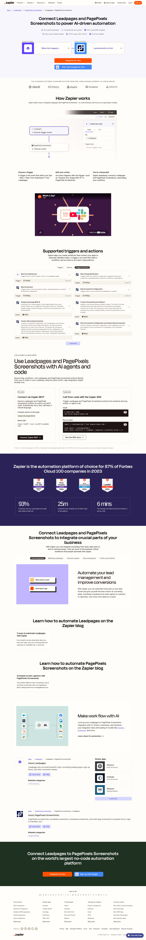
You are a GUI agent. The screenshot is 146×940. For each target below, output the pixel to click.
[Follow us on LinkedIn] (25, 928)
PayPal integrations (19, 915)
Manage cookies (116, 934)
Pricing (62, 929)
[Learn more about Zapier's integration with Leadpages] (20, 762)
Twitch (66, 905)
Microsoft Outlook (69, 915)
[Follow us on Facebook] (22, 928)
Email (89, 912)
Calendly (67, 909)
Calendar (90, 909)
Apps (9, 10)
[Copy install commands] (125, 412)
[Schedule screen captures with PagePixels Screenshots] (33, 681)
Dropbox (45, 905)
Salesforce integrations (20, 909)
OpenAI (121, 728)
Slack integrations (19, 905)
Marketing (91, 918)
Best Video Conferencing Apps (123, 905)
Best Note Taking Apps (121, 915)
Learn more (36, 774)
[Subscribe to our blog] (36, 928)
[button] (73, 67)
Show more (17, 921)
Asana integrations (19, 918)
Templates (104, 929)
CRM (89, 915)
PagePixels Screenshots (33, 10)
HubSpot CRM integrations (21, 912)
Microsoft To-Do (69, 912)
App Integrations (114, 929)
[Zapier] (9, 2)
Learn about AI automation (89, 736)
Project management (94, 905)
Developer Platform (76, 929)
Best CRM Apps (118, 912)
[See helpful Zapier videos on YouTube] (32, 928)
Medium (66, 918)
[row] (36, 129)
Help (47, 774)
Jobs (90, 929)
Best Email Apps (119, 909)
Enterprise (96, 929)
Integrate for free (73, 60)
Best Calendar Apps (120, 918)
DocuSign (46, 912)
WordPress (46, 915)
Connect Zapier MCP (29, 437)
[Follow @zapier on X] (29, 928)
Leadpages (18, 10)
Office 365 (46, 918)
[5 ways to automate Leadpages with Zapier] (33, 639)
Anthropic (82, 730)
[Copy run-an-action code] (125, 424)
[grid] (36, 129)
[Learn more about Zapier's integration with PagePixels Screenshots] (20, 814)
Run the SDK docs (73, 437)
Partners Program (127, 929)
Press (85, 929)
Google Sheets (47, 909)
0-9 (40, 895)
